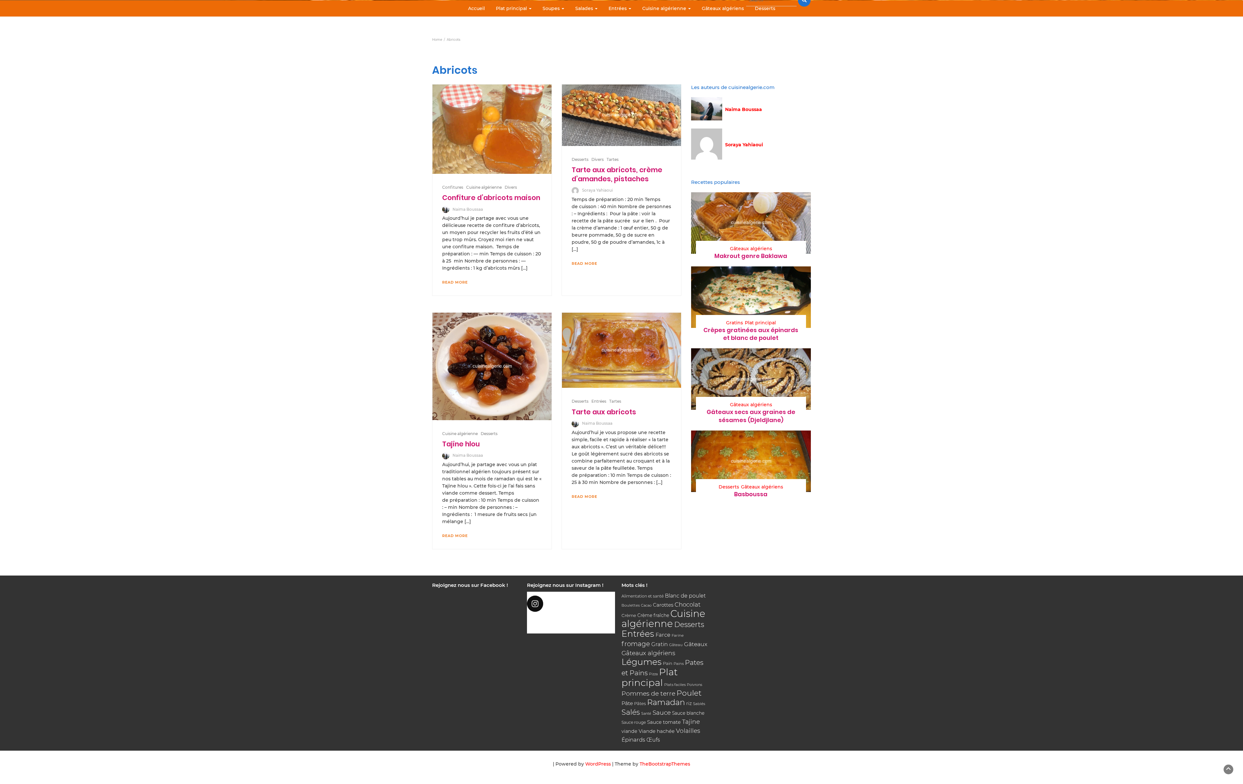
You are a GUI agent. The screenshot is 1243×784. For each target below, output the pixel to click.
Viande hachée (657, 731)
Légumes (642, 661)
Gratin (659, 644)
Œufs (653, 740)
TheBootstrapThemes (665, 764)
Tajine (691, 721)
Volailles (688, 730)
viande (629, 731)
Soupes (552, 8)
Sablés (699, 703)
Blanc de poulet (685, 596)
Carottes (663, 605)
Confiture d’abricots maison (491, 197)
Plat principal (512, 8)
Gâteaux (695, 644)
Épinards (633, 739)
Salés (631, 712)
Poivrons (694, 684)
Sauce (662, 712)
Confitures (452, 187)
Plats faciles (675, 684)
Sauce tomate (664, 722)
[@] (571, 604)
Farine (678, 635)
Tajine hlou (461, 444)
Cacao (646, 605)
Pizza (653, 674)
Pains (679, 663)
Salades (584, 8)
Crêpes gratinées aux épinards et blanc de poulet (750, 334)
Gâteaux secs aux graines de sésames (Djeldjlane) (751, 416)
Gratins (734, 323)
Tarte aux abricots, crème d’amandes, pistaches (617, 174)
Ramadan (666, 702)
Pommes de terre (648, 693)
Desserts (765, 8)
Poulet (689, 693)
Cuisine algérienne (665, 8)
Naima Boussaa (468, 209)
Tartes (613, 159)
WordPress (598, 764)
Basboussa (750, 494)
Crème (629, 615)
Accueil (476, 8)
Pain (667, 663)
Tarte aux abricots (604, 412)
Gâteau (676, 645)
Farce (662, 635)
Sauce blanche (688, 713)
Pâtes (640, 703)
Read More (455, 282)
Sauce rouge (634, 722)
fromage (636, 644)
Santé (646, 713)
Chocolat (687, 604)
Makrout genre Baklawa (750, 256)
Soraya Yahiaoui (597, 190)
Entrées (618, 8)
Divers (511, 187)
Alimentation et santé (643, 596)
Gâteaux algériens (723, 8)
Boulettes (631, 605)
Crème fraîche (653, 615)
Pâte (627, 703)
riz (689, 703)
